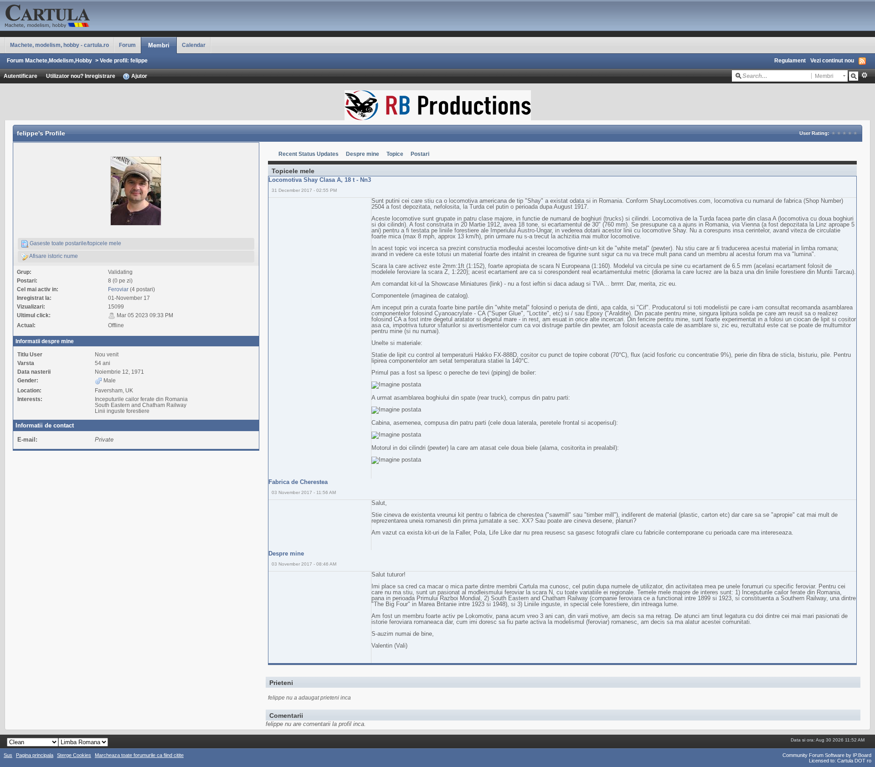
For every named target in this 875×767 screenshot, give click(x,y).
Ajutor (138, 76)
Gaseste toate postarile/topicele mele (74, 243)
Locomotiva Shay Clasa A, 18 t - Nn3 (319, 179)
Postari (420, 154)
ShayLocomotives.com (680, 200)
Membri (159, 45)
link (495, 283)
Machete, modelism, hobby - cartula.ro (59, 45)
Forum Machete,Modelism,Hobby (49, 60)
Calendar (194, 45)
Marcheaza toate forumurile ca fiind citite (139, 755)
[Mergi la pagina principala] (91, 14)
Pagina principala (34, 755)
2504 (377, 206)
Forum (127, 45)
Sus (8, 755)
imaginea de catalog (439, 295)
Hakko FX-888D (496, 354)
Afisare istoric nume (53, 256)
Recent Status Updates (308, 154)
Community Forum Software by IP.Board (826, 755)
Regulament (790, 60)
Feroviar (118, 289)
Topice (394, 154)
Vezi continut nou (832, 60)
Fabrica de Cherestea (298, 482)
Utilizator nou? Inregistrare (80, 76)
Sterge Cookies (74, 755)
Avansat (864, 75)
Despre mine (362, 154)
